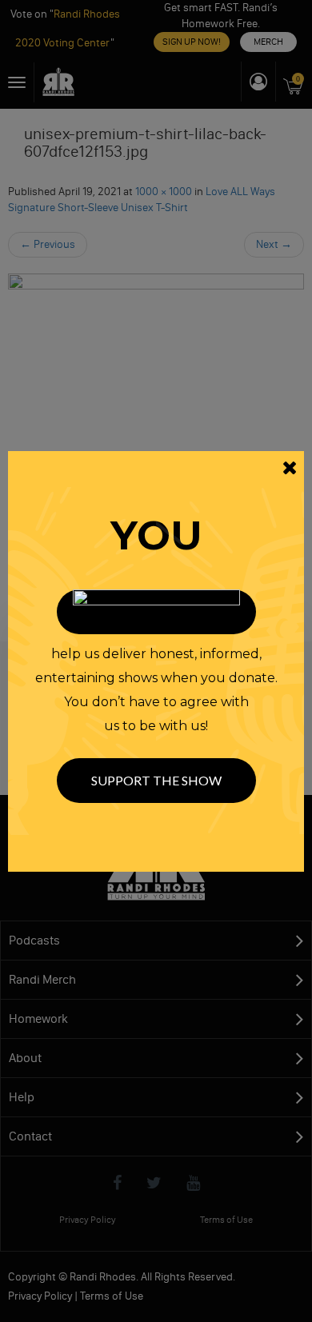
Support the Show (156, 780)
